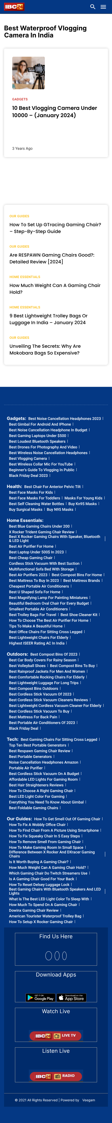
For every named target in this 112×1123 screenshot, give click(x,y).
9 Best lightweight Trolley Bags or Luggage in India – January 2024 (49, 319)
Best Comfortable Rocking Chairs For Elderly (47, 677)
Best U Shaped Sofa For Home (34, 592)
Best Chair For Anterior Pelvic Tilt (52, 487)
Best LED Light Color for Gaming (36, 797)
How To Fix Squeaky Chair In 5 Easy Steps (44, 836)
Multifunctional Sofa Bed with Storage (41, 569)
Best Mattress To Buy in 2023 (34, 581)
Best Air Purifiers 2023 (28, 575)
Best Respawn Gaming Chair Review (39, 751)
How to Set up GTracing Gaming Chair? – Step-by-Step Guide (55, 228)
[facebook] (48, 955)
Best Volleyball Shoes (27, 666)
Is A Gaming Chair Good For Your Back (41, 879)
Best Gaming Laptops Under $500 (37, 436)
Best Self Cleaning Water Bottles (36, 504)
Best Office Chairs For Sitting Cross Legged (45, 632)
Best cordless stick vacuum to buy (39, 712)
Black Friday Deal (23, 729)
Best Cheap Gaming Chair (30, 558)
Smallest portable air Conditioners (38, 609)
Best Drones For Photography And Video (43, 447)
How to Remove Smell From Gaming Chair (45, 842)
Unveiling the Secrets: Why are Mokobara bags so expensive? (45, 349)
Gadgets (20, 99)
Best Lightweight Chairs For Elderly (38, 638)
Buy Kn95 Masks (83, 504)
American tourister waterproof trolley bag (45, 916)
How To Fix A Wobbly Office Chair (37, 825)
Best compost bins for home (77, 575)
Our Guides (19, 216)
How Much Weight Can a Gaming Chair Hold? (55, 289)
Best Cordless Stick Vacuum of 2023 (40, 695)
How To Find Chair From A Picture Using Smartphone (54, 831)
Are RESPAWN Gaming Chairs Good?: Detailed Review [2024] (52, 258)
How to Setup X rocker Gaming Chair (41, 922)
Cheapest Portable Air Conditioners (39, 587)
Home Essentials (25, 277)
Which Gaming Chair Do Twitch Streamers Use (48, 874)
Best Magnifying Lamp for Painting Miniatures (48, 598)
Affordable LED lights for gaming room (43, 780)
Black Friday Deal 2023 (28, 476)
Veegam (88, 1100)
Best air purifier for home (31, 547)
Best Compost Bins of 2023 (53, 655)
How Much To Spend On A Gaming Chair (43, 905)
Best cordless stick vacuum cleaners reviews (48, 700)
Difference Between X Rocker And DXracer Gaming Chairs (52, 854)
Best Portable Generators (30, 757)
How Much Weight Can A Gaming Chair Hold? (47, 868)
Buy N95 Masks (60, 510)
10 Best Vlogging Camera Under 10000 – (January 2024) (54, 111)
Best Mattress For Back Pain (33, 717)
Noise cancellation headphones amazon (43, 763)
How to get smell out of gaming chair (67, 819)
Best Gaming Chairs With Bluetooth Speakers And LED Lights (55, 892)
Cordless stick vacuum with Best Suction (44, 564)
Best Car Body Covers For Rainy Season (42, 660)
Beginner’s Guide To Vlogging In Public (41, 470)
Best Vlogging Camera (28, 459)
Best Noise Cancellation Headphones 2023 (64, 419)
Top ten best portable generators (37, 746)
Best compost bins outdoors (33, 689)
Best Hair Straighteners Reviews (36, 785)
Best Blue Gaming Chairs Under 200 (39, 527)
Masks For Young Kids (83, 498)
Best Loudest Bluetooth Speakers (37, 442)
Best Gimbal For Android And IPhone (40, 425)
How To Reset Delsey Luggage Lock (39, 885)
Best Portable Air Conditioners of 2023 (42, 723)
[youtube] (64, 956)
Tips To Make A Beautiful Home (36, 626)
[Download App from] (40, 996)
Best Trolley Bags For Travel (32, 615)
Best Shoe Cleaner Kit (79, 615)
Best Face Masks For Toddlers (34, 498)
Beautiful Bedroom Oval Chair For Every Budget (49, 604)
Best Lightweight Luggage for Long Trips (44, 683)
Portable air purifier (26, 768)
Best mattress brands (81, 581)
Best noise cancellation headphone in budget (48, 430)
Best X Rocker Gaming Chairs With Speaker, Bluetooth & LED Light (54, 539)
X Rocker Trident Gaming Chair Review (41, 532)
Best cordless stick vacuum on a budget (44, 774)
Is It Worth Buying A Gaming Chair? (39, 862)
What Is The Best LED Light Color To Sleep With (49, 899)
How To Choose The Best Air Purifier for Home (48, 621)
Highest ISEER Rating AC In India (36, 644)
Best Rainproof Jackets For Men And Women (47, 672)
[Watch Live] (56, 1034)
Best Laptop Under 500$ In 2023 (36, 552)
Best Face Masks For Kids (31, 493)
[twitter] (57, 955)
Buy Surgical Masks (25, 510)
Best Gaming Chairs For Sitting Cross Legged (59, 740)
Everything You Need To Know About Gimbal (46, 802)
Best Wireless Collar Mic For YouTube (41, 464)
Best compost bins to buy (72, 666)
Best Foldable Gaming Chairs (33, 808)
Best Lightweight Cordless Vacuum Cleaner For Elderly (55, 706)
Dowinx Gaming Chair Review (34, 911)
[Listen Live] (56, 1074)
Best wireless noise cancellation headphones (48, 453)
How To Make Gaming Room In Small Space (46, 848)
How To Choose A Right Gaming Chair (41, 791)
